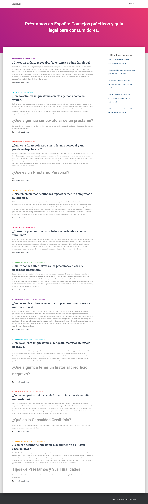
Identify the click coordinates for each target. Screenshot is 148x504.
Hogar (131, 4)
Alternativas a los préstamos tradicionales (28, 262)
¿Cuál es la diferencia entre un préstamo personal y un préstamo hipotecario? (120, 84)
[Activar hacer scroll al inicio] (143, 499)
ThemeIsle (132, 499)
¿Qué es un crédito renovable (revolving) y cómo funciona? (51, 62)
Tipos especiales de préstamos (23, 59)
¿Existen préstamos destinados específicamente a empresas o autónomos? (119, 98)
